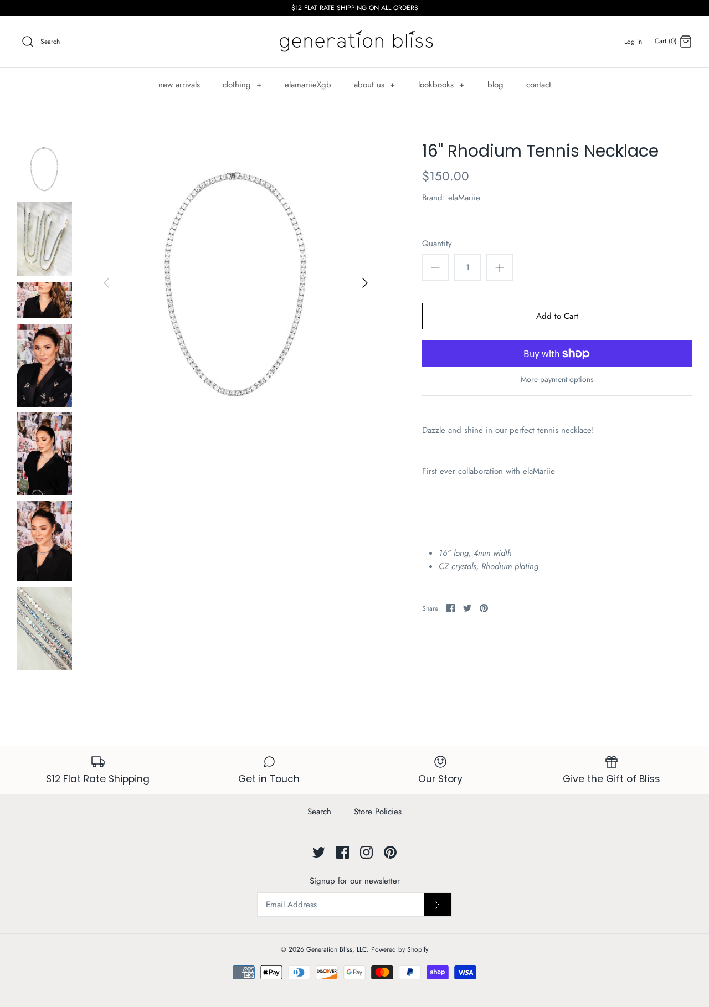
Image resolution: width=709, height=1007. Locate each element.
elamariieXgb (308, 85)
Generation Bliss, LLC (336, 949)
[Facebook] (342, 852)
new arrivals (179, 85)
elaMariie (464, 198)
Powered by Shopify (399, 949)
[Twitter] (318, 852)
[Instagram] (366, 852)
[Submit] (437, 904)
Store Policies (378, 811)
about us (374, 85)
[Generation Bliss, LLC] (354, 41)
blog (495, 85)
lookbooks (441, 85)
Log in (633, 42)
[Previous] (106, 283)
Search (319, 811)
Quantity (437, 244)
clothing (242, 85)
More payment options (557, 379)
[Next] (365, 283)
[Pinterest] (390, 852)
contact (538, 85)
